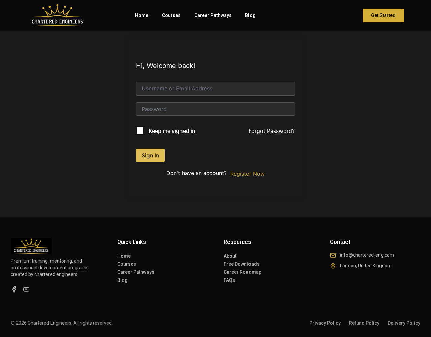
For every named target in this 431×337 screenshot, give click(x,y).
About (230, 256)
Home (141, 15)
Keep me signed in (171, 130)
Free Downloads (242, 264)
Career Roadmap (242, 272)
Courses (171, 15)
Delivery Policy (404, 323)
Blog (250, 15)
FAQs (229, 280)
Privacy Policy (325, 323)
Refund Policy (364, 323)
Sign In (150, 155)
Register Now (247, 173)
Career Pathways (213, 15)
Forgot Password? (271, 130)
